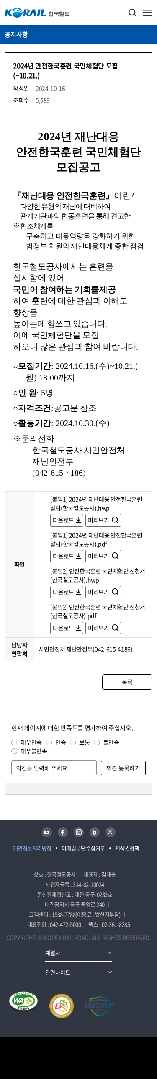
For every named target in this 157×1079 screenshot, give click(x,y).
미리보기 (99, 520)
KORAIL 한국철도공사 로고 (37, 13)
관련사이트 (57, 972)
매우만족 (31, 742)
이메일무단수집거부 (83, 848)
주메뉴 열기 (147, 12)
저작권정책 (127, 848)
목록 (127, 682)
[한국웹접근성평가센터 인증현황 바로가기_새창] (23, 1006)
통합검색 (132, 12)
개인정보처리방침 (32, 848)
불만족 (111, 742)
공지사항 (16, 34)
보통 (84, 742)
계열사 (52, 953)
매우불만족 (34, 750)
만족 (60, 742)
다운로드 (63, 520)
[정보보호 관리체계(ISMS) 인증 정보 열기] (99, 1006)
